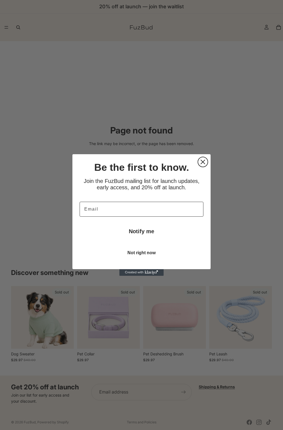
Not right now (141, 252)
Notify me (141, 231)
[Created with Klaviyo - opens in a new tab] (141, 272)
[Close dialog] (203, 162)
